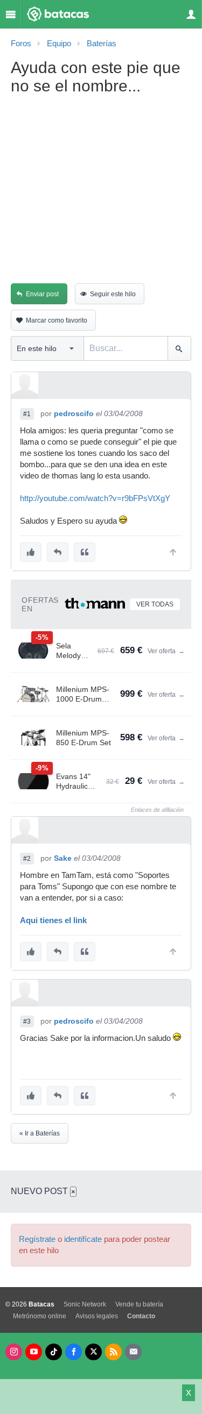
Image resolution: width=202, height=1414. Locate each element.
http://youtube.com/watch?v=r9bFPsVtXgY (95, 498)
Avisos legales (96, 1316)
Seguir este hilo (113, 294)
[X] (93, 1352)
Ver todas (154, 604)
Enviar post (42, 294)
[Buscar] (179, 348)
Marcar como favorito (56, 320)
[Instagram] (13, 1352)
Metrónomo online (39, 1316)
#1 (27, 414)
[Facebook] (73, 1352)
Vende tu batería (139, 1304)
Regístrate (37, 1239)
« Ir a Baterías (39, 1133)
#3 (27, 1021)
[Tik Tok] (53, 1352)
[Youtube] (33, 1352)
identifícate (83, 1239)
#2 (27, 858)
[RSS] (113, 1352)
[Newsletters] (133, 1352)
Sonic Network (85, 1304)
